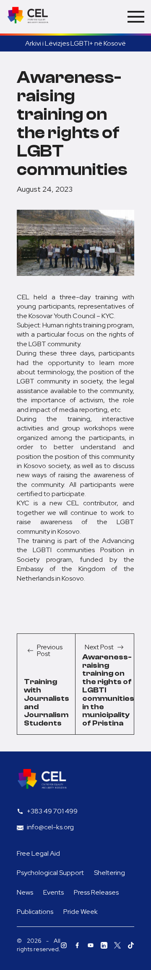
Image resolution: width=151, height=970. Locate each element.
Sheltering (109, 872)
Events (53, 892)
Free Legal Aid (38, 853)
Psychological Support (50, 872)
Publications (35, 911)
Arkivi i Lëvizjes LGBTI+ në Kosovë (75, 43)
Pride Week (80, 911)
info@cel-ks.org (50, 827)
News (25, 892)
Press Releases (96, 892)
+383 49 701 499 (52, 811)
